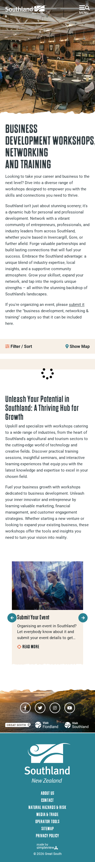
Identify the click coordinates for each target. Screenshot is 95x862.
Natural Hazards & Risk (47, 807)
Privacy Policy (47, 835)
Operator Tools (47, 821)
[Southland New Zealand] (27, 9)
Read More (30, 647)
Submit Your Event (33, 617)
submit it (76, 304)
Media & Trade (47, 814)
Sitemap (47, 828)
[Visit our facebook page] (25, 708)
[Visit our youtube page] (69, 708)
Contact (47, 800)
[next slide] (83, 617)
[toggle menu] (84, 9)
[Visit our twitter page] (40, 708)
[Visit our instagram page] (55, 708)
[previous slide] (12, 617)
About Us (47, 793)
